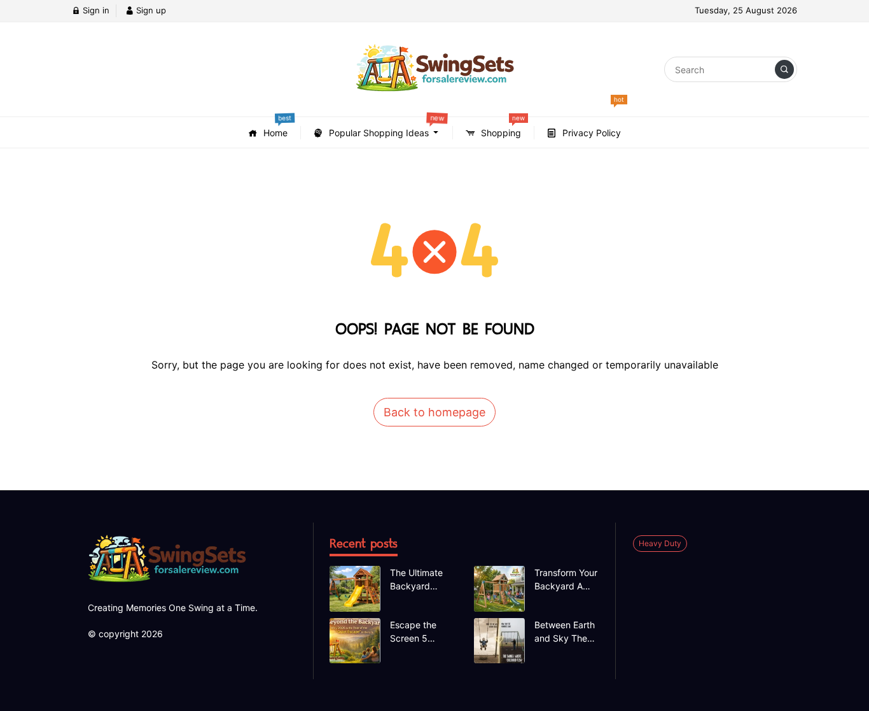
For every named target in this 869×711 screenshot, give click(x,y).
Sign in (94, 10)
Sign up (150, 10)
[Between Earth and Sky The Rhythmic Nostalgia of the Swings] (499, 641)
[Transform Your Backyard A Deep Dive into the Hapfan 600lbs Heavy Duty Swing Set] (499, 589)
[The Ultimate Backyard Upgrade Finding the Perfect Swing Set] (355, 589)
